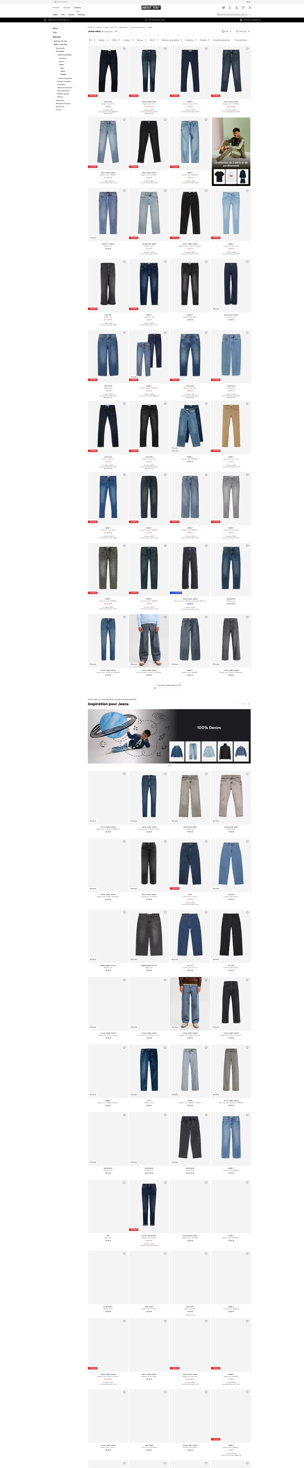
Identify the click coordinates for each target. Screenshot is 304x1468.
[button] (227, 31)
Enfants (77, 8)
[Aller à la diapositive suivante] (249, 704)
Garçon (99, 27)
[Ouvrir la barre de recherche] (217, 14)
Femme (56, 8)
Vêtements (123, 27)
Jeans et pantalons (137, 27)
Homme (67, 8)
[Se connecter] (229, 7)
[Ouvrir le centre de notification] (236, 8)
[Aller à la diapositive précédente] (236, 704)
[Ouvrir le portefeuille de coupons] (223, 7)
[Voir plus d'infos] (108, 113)
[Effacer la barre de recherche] (249, 14)
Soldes (101, 40)
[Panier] (249, 7)
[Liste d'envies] (243, 7)
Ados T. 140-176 (110, 27)
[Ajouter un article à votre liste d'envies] (124, 48)
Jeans (150, 27)
